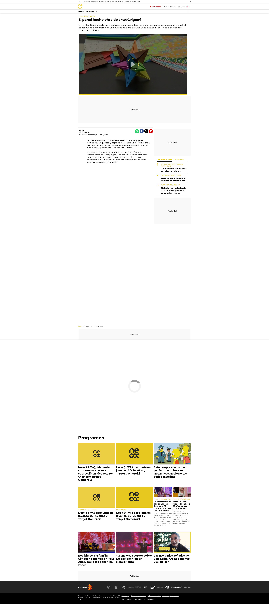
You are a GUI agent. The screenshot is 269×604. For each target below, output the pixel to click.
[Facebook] (80, 132)
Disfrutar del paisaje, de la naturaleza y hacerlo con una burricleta (173, 190)
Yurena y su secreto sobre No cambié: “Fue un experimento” (134, 558)
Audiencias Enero (124, 510)
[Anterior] (79, 1)
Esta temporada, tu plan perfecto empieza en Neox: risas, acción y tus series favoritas (170, 472)
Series (81, 11)
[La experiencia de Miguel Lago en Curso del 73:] (163, 492)
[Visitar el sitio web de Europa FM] (160, 587)
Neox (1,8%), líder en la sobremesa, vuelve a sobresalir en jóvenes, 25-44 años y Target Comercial (95, 473)
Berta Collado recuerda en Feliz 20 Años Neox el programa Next (181, 505)
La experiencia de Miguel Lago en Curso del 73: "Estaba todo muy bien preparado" (162, 506)
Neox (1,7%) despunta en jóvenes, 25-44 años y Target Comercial (133, 470)
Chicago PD (127, 1)
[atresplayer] (184, 7)
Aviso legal (125, 596)
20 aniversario (85, 1)
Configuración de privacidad (132, 599)
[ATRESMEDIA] (85, 587)
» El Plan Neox (98, 326)
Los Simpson (94, 1)
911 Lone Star (119, 1)
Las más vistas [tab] (164, 159)
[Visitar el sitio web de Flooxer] (187, 587)
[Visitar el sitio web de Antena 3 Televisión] (109, 587)
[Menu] (188, 11)
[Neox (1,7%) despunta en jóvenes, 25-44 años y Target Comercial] (134, 454)
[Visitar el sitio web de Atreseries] (145, 587)
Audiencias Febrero (87, 510)
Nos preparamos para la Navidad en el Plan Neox (173, 179)
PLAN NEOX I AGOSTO (170, 185)
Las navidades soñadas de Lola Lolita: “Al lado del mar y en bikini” (172, 558)
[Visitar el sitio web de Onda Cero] (153, 587)
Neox (80, 326)
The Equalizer (136, 1)
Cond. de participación (170, 596)
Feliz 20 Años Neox (162, 499)
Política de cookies (154, 596)
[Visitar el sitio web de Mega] (138, 587)
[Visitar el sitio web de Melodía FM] (167, 587)
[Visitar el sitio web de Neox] (123, 587)
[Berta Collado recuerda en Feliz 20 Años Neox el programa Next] (182, 492)
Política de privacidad (138, 596)
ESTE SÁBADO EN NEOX (171, 175)
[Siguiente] (190, 1)
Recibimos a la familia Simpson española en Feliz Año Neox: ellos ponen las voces (96, 560)
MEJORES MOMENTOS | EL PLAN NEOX (172, 165)
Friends (101, 1)
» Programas (87, 326)
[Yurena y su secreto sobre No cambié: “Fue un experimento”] (134, 542)
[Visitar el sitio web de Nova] (131, 587)
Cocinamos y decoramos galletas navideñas (174, 169)
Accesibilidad (149, 599)
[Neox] (91, 6)
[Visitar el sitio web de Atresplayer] (177, 587)
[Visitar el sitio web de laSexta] (116, 587)
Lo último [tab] (179, 159)
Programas (91, 11)
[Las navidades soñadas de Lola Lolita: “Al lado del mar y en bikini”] (172, 542)
